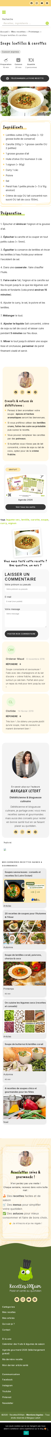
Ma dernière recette (12, 1359)
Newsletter (7, 1403)
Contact (6, 1329)
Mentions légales (34, 1415)
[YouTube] (42, 3)
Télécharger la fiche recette (27, 78)
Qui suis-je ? (8, 1324)
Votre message (12, 609)
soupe (44, 519)
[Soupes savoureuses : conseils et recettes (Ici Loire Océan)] (24, 890)
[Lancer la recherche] (47, 23)
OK (26, 1433)
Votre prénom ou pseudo (18, 584)
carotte (35, 519)
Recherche (7, 19)
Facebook (7, 1379)
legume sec (13, 519)
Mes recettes (18, 32)
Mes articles (8, 1318)
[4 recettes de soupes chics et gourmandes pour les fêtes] (24, 1106)
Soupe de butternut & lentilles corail (24, 1044)
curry (3, 523)
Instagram (7, 1385)
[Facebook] (32, 3)
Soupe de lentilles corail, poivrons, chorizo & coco (23, 957)
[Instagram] (37, 3)
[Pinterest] (47, 3)
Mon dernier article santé (15, 1365)
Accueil (4, 32)
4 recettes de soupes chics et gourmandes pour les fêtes (21, 1090)
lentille (25, 519)
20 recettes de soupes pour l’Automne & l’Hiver (25, 915)
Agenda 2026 (25, 500)
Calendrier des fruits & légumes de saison (23, 1344)
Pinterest (6, 1397)
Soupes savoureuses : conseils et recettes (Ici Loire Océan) (23, 874)
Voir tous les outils (25, 507)
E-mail (8, 596)
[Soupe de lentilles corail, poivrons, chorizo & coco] (24, 973)
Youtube (6, 1391)
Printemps (34, 32)
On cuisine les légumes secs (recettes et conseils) (25, 1004)
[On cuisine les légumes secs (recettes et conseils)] (24, 1021)
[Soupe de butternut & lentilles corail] (24, 1059)
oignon (12, 523)
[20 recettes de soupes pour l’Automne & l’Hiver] (24, 932)
